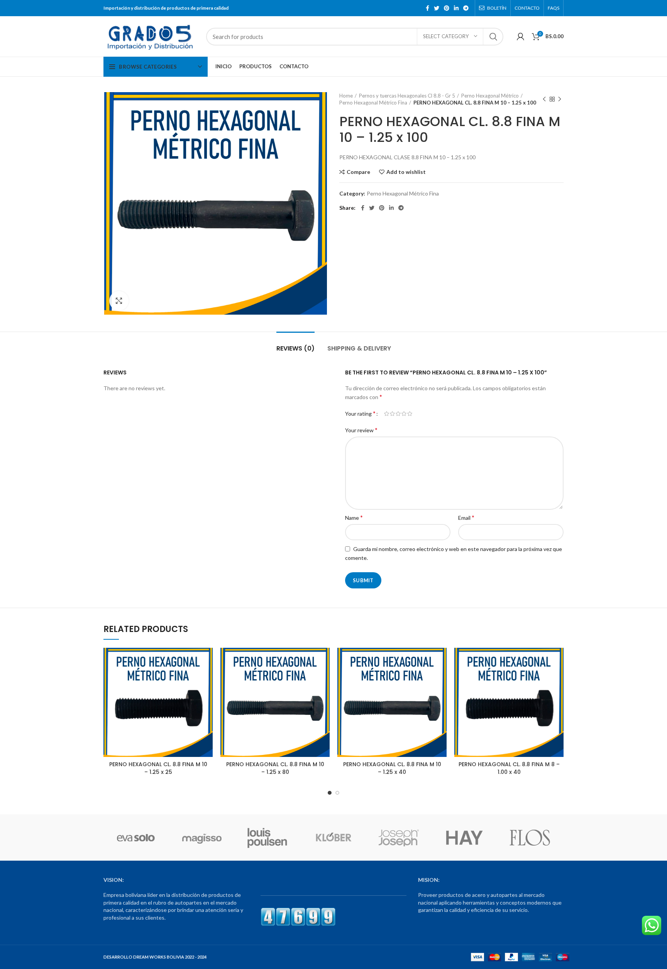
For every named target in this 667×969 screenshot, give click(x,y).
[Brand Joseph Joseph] (399, 837)
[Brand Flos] (530, 837)
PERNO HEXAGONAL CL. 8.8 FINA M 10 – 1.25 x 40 (392, 768)
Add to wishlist (406, 172)
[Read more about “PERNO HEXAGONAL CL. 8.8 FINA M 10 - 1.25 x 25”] (207, 677)
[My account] (520, 36)
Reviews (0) (295, 348)
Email (466, 517)
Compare (358, 172)
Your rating (360, 413)
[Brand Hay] (464, 837)
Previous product (544, 99)
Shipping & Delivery (359, 348)
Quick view (207, 695)
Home (346, 96)
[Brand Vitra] (136, 837)
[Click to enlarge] (119, 300)
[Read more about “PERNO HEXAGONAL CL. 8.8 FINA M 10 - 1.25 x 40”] (440, 677)
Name (354, 517)
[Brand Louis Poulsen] (267, 837)
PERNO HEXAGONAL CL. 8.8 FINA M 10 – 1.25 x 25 (158, 768)
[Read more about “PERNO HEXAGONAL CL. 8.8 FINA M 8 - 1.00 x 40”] (557, 677)
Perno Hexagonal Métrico (490, 96)
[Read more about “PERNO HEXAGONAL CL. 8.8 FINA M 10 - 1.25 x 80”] (324, 677)
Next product (560, 99)
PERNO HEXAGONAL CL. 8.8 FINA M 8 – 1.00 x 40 (509, 768)
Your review (361, 429)
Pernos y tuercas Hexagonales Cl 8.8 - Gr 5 (407, 96)
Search (493, 37)
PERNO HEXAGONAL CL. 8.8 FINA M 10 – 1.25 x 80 (275, 768)
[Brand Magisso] (201, 837)
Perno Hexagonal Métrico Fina (373, 102)
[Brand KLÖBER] (333, 837)
